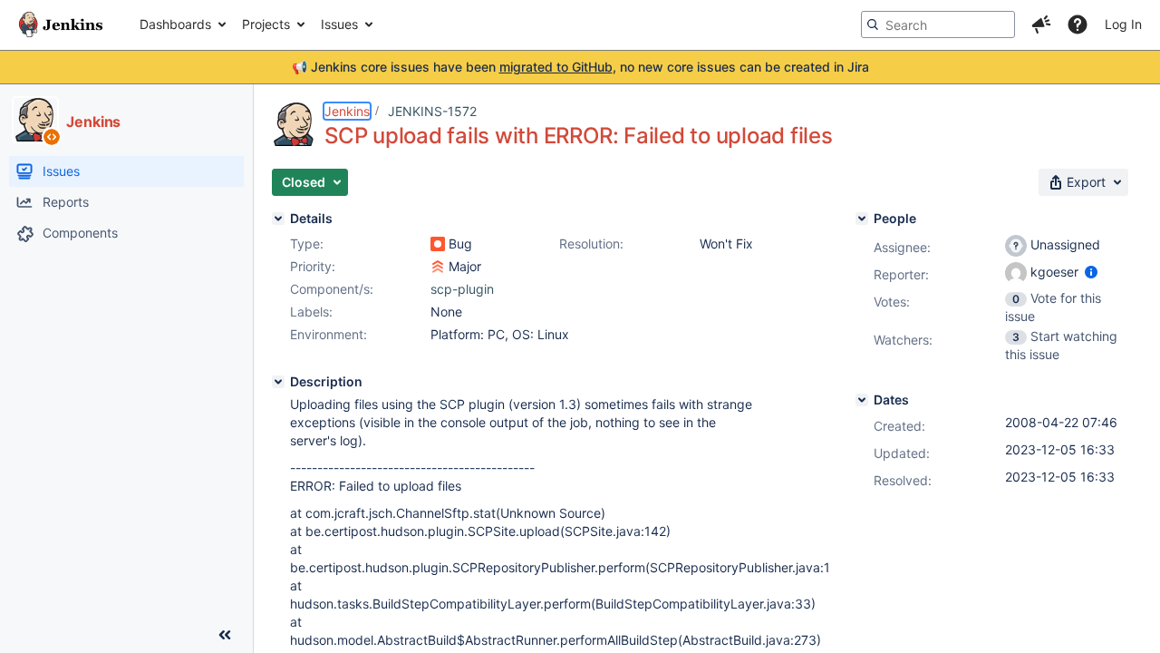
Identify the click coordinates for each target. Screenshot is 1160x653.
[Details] (278, 218)
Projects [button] (266, 24)
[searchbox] (938, 24)
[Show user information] (1091, 271)
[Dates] (862, 400)
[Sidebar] (225, 634)
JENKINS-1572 (432, 111)
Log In (1123, 24)
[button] (1041, 24)
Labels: (311, 311)
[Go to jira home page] (60, 24)
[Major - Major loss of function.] (437, 266)
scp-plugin (462, 289)
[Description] (278, 381)
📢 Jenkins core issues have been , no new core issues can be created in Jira (580, 66)
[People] (862, 218)
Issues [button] (339, 24)
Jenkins (347, 111)
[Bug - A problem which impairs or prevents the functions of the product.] (437, 244)
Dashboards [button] (175, 24)
